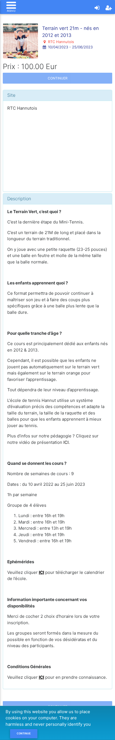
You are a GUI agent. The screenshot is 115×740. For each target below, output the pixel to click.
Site (11, 95)
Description (19, 198)
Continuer (58, 78)
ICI (66, 442)
